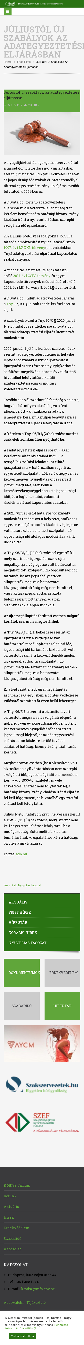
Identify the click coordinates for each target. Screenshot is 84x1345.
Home (8, 62)
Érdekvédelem (16, 1227)
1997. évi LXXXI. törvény (24, 247)
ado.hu (21, 854)
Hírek (9, 1217)
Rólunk (10, 1196)
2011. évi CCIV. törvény (31, 276)
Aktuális (18, 902)
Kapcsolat (12, 1249)
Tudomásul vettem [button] (22, 1336)
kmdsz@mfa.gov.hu (38, 1288)
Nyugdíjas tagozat (29, 885)
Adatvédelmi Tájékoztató (25, 1302)
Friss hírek (24, 62)
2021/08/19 (14, 105)
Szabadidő (12, 1238)
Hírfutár (18, 922)
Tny (9, 304)
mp (30, 105)
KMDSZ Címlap (17, 1185)
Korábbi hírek (23, 932)
